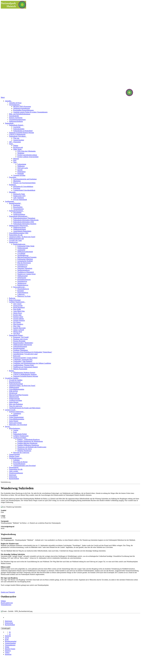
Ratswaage (16, 356)
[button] (8, 592)
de (10, 632)
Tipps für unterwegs (15, 406)
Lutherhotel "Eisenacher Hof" (23, 359)
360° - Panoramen (15, 142)
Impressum (12, 475)
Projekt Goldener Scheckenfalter (28, 157)
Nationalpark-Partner (16, 335)
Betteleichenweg (22, 285)
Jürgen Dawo (17, 313)
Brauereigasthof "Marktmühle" (23, 343)
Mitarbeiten (17, 181)
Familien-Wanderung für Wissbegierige (30, 441)
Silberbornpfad (14, 397)
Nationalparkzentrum (16, 211)
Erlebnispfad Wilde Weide (25, 246)
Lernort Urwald (10, 410)
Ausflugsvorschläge (15, 400)
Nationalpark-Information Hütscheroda (26, 220)
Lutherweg (20, 294)
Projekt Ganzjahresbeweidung (27, 155)
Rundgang (16, 205)
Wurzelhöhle (17, 212)
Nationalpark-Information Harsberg (24, 224)
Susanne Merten (18, 318)
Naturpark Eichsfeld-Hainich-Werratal (21, 132)
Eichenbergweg (22, 265)
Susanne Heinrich (19, 320)
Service (7, 426)
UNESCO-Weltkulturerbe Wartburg (25, 374)
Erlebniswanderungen (16, 411)
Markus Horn (17, 331)
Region (11, 371)
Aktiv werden (13, 471)
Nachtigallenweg (22, 255)
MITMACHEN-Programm (22, 106)
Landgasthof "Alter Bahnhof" (23, 361)
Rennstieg (20, 291)
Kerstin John (17, 315)
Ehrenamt (12, 192)
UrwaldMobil (13, 415)
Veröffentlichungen (15, 458)
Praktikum (12, 185)
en (10, 634)
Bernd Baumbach (19, 307)
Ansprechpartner (18, 140)
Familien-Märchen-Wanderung (27, 443)
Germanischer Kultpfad (25, 261)
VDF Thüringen (18, 198)
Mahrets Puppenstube (20, 369)
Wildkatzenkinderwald (16, 238)
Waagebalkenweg (23, 289)
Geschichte (16, 127)
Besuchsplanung (14, 428)
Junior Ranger (13, 421)
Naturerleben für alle (16, 235)
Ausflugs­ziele (9, 201)
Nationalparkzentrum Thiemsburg (24, 218)
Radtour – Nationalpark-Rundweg (28, 439)
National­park (9, 123)
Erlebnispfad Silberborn (25, 259)
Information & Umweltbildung (23, 186)
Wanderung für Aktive (24, 449)
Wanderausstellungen (16, 473)
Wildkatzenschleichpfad (25, 251)
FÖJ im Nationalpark (20, 199)
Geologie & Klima (19, 175)
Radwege (12, 298)
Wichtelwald (13, 393)
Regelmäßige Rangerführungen (23, 110)
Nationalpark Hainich (16, 125)
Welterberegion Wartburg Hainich (24, 372)
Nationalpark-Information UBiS (23, 222)
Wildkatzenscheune (19, 227)
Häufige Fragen (14, 456)
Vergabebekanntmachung (17, 119)
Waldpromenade (22, 248)
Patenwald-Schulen (15, 423)
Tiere (15, 162)
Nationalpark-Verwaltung (17, 136)
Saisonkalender (14, 116)
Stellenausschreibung (16, 121)
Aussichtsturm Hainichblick (22, 231)
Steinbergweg (21, 283)
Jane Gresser (17, 304)
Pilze (14, 160)
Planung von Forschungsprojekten (24, 183)
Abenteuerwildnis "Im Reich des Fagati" (22, 237)
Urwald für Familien (12, 378)
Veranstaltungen (14, 105)
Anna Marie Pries (19, 311)
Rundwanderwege (19, 244)
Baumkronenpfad (15, 203)
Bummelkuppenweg (24, 279)
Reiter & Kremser (15, 300)
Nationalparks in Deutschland (23, 131)
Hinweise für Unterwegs (21, 452)
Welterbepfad (21, 278)
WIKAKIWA (13, 391)
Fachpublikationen (19, 464)
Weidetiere (20, 153)
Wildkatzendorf (14, 387)
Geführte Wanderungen (17, 302)
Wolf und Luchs (22, 168)
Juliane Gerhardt (18, 330)
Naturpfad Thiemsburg (24, 268)
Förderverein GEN (19, 196)
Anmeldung (17, 413)
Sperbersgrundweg (23, 270)
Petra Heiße (17, 309)
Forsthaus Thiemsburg (20, 350)
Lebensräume (21, 164)
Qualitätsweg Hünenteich (25, 272)
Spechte (20, 170)
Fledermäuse (21, 171)
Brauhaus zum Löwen (20, 339)
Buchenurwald (18, 147)
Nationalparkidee (18, 129)
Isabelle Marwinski (19, 328)
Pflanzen (16, 158)
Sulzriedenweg (22, 266)
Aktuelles (8, 101)
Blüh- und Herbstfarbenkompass (19, 114)
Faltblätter (16, 460)
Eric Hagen (17, 322)
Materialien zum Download (18, 424)
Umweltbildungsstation (16, 389)
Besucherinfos (18, 207)
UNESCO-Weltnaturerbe (17, 134)
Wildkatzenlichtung (19, 229)
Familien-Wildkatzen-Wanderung (28, 445)
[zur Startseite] (121, 95)
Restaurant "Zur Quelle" (21, 337)
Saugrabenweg (22, 281)
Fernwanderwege (19, 287)
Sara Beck (16, 333)
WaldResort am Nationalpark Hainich (25, 367)
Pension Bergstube (19, 341)
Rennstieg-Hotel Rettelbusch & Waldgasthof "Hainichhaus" (32, 352)
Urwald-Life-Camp (15, 240)
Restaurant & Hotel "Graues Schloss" (25, 358)
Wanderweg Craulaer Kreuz (26, 274)
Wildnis (15, 145)
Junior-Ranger (13, 402)
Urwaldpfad (21, 253)
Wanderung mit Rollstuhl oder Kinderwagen (31, 447)
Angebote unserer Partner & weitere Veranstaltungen (30, 112)
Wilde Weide (17, 149)
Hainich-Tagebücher (15, 118)
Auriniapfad (21, 250)
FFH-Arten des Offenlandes (26, 151)
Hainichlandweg (22, 292)
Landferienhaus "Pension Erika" (23, 365)
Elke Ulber (16, 326)
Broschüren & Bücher (20, 462)
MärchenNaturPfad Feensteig (26, 257)
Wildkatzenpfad (22, 276)
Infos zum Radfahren (16, 404)
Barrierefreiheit (14, 478)
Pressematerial (13, 467)
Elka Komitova (18, 324)
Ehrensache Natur (19, 194)
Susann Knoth (18, 305)
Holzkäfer (20, 173)
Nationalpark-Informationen (18, 216)
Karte (15, 432)
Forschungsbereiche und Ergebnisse (25, 179)
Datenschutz (13, 477)
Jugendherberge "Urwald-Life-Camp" (25, 354)
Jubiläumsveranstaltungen (21, 108)
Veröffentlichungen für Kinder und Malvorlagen (24, 408)
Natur (11, 144)
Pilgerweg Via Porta (23, 296)
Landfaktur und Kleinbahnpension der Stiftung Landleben (32, 363)
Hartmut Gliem (18, 317)
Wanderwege (13, 242)
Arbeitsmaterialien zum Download (24, 465)
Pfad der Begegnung (24, 263)
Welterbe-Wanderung (24, 451)
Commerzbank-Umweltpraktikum (24, 190)
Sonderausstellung (19, 214)
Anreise (15, 430)
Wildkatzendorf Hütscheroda (18, 225)
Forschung (12, 177)
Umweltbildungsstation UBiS (18, 233)
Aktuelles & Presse (15, 103)
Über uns (16, 138)
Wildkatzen (21, 166)
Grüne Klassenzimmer (16, 417)
